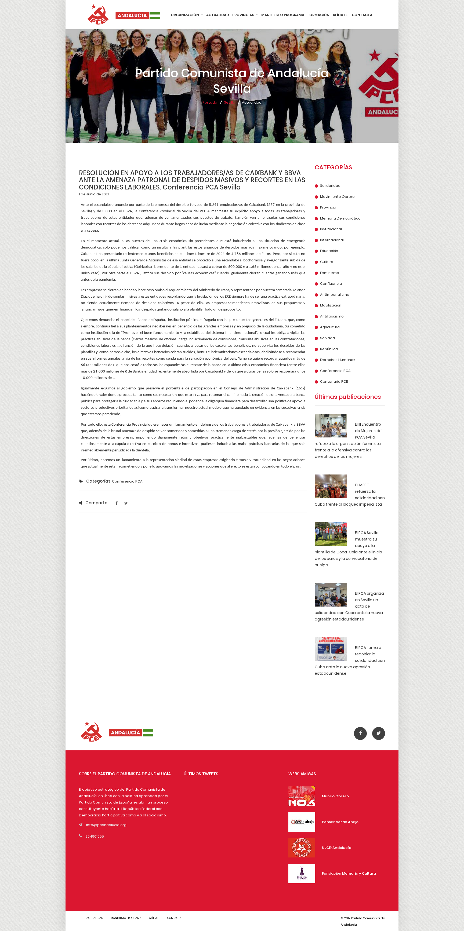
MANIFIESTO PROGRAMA (282, 14)
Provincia (328, 207)
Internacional (332, 240)
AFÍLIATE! (341, 14)
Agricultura (330, 327)
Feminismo (329, 273)
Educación (329, 251)
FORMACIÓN (318, 14)
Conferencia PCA (335, 370)
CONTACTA (362, 14)
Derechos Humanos (337, 359)
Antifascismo (332, 316)
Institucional (331, 229)
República (329, 349)
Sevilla (229, 102)
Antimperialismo (334, 294)
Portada (209, 102)
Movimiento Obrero (337, 196)
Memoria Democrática (340, 218)
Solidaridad (330, 185)
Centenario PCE (334, 381)
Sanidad (327, 338)
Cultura (326, 262)
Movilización (330, 305)
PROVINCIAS (243, 14)
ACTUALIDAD (217, 14)
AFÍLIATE (154, 918)
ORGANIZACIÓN (185, 14)
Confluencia (331, 283)
